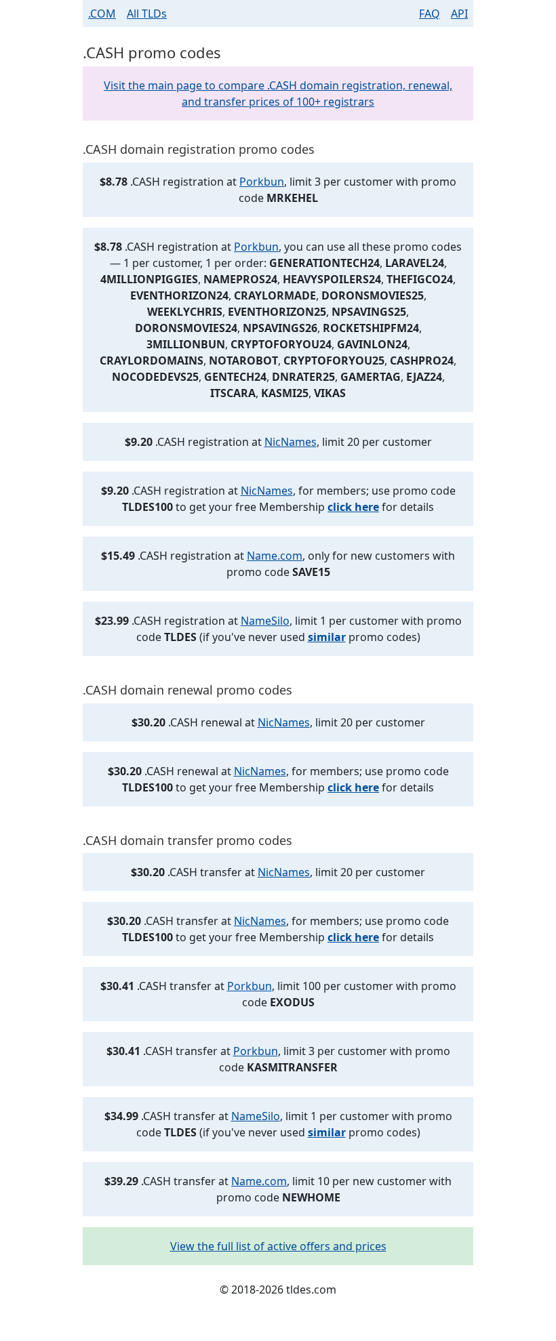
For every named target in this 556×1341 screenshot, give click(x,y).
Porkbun (261, 181)
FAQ (429, 13)
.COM (102, 13)
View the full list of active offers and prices (278, 1246)
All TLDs (147, 13)
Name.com (274, 555)
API (459, 13)
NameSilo (265, 620)
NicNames (290, 441)
